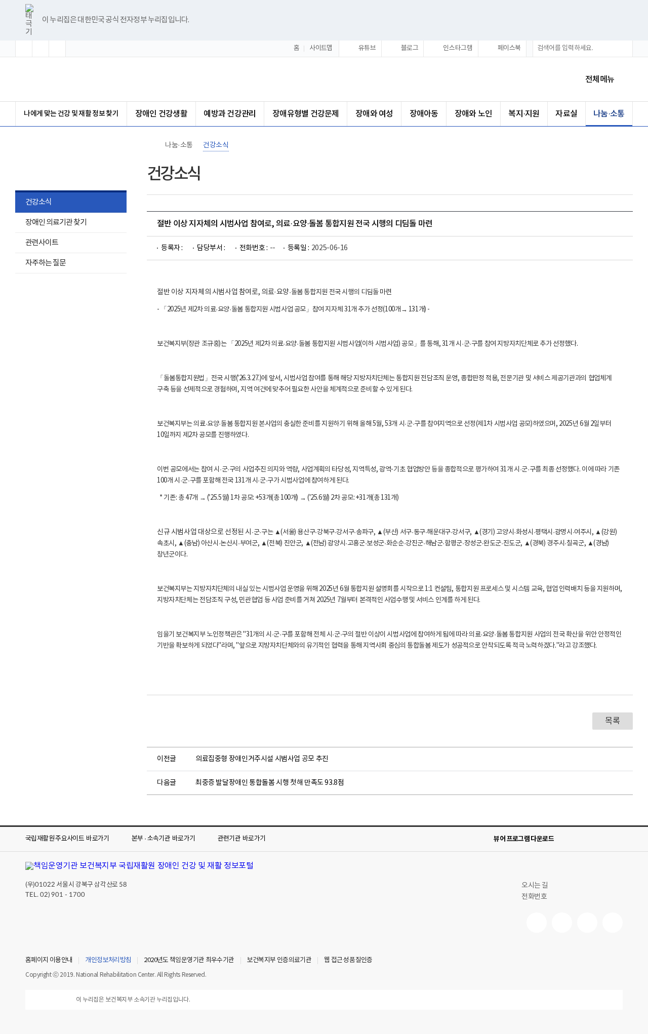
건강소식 (38, 202)
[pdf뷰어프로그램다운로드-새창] (600, 839)
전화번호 (534, 897)
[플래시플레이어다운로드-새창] (617, 839)
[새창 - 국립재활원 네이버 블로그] (562, 922)
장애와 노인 (473, 113)
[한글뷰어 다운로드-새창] (568, 839)
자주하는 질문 (45, 263)
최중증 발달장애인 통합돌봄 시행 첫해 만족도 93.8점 (269, 783)
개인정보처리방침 (108, 960)
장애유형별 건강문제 (305, 113)
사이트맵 (321, 48)
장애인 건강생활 (161, 113)
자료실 (566, 113)
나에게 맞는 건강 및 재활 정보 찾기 (71, 113)
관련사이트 (41, 242)
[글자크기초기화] (40, 49)
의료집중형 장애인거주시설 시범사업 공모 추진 (262, 759)
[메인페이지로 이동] (111, 79)
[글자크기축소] (57, 49)
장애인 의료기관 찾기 (51, 223)
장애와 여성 (374, 113)
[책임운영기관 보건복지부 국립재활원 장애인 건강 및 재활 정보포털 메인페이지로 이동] (139, 865)
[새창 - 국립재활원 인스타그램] (587, 922)
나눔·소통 (608, 113)
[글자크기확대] (24, 49)
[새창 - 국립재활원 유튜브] (536, 922)
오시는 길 (534, 886)
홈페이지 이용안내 (48, 960)
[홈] (152, 145)
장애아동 (424, 113)
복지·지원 (523, 113)
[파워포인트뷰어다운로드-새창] (584, 839)
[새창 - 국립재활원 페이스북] (612, 922)
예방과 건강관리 (230, 113)
